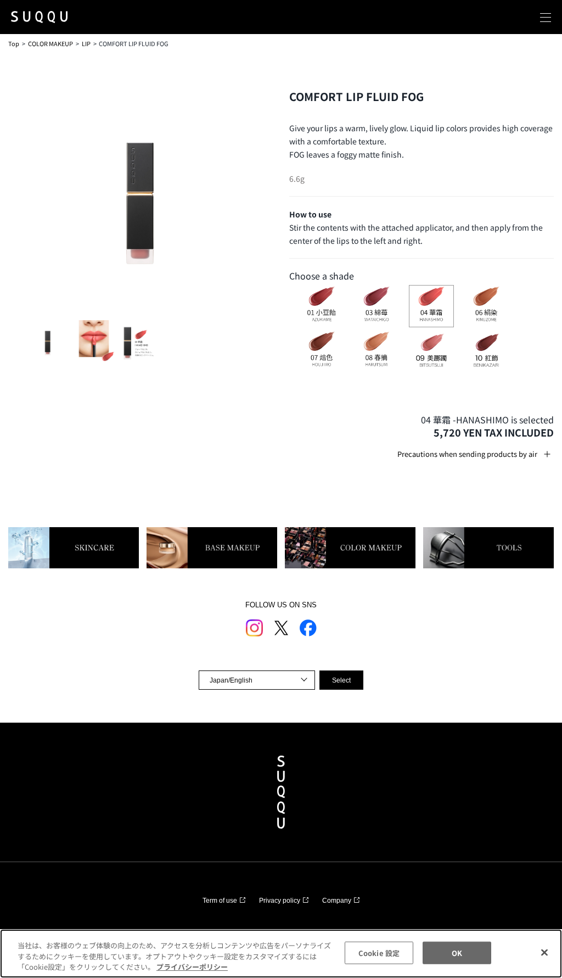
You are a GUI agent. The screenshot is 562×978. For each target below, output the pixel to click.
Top (13, 43)
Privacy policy (279, 900)
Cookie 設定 (379, 952)
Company (336, 900)
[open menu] (545, 17)
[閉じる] (544, 952)
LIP (86, 43)
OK (457, 952)
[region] (281, 953)
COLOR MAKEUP (50, 43)
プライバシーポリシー (192, 967)
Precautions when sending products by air (467, 454)
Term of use (220, 900)
